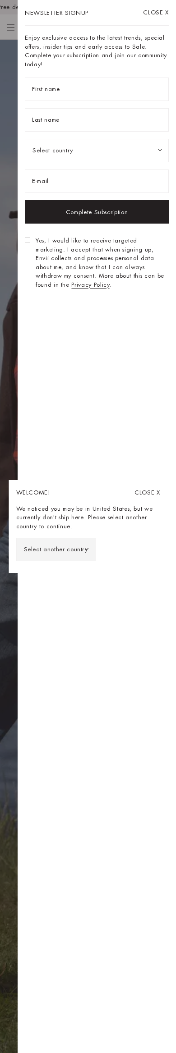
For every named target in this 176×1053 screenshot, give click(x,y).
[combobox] (56, 549)
